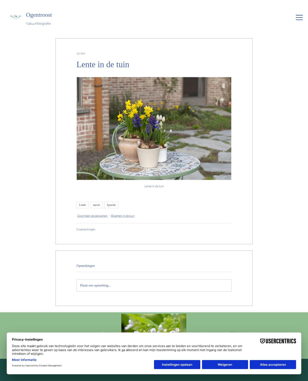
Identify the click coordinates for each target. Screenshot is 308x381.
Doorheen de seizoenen (92, 215)
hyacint (111, 205)
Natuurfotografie (38, 23)
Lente (82, 205)
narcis (96, 205)
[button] (299, 17)
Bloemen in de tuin (123, 215)
